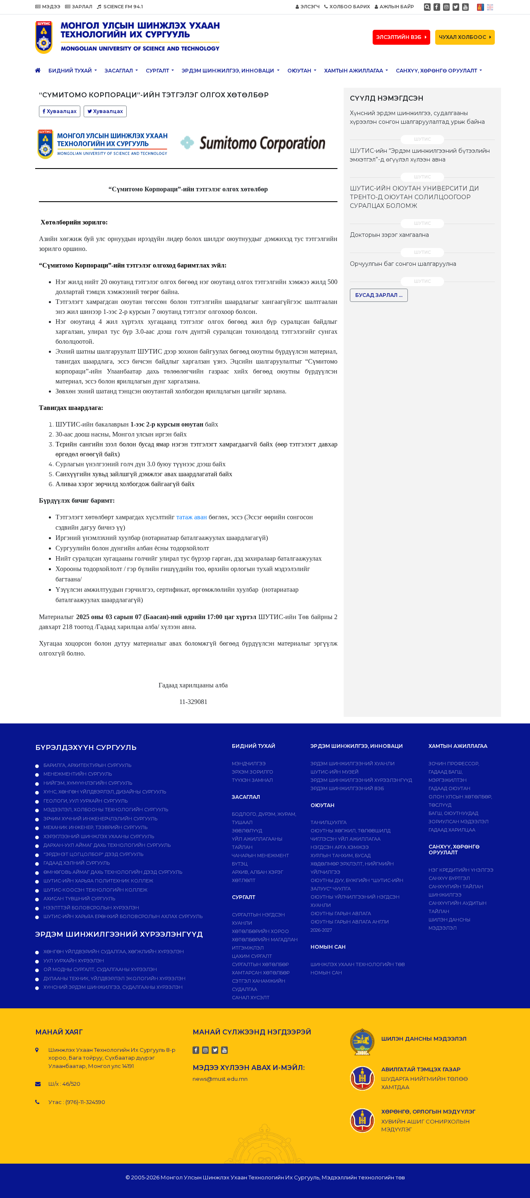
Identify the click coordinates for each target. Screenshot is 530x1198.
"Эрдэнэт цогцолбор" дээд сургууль (92, 854)
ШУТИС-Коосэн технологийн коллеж (94, 890)
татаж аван (191, 517)
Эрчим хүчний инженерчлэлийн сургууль (99, 819)
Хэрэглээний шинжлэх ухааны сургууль (98, 836)
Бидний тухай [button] (70, 70)
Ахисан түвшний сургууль (78, 899)
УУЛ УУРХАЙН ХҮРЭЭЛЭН (73, 961)
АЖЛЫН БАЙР (397, 7)
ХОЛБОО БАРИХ (350, 7)
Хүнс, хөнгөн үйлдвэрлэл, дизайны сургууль (104, 792)
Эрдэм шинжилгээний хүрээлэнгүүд (361, 780)
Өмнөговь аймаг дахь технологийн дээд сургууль (112, 872)
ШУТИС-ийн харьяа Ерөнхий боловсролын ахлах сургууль (122, 916)
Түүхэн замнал (252, 780)
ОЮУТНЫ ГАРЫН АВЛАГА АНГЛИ (350, 922)
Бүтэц (240, 864)
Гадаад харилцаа (452, 830)
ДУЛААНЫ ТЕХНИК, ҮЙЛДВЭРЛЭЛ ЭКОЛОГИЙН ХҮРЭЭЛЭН (114, 978)
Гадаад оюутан (449, 788)
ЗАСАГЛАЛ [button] (119, 70)
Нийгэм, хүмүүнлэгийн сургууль (87, 783)
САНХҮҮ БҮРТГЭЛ (449, 878)
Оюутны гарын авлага (341, 913)
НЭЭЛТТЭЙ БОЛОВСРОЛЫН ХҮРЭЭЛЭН (90, 908)
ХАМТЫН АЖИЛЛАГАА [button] (354, 70)
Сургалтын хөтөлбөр (260, 964)
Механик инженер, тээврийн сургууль (94, 827)
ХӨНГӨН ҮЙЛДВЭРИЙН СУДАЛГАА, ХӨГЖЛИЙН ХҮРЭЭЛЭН (113, 952)
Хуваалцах (61, 111)
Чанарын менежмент (260, 855)
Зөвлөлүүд (247, 831)
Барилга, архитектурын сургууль (86, 765)
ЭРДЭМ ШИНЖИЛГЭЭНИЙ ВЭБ (347, 788)
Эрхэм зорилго (252, 772)
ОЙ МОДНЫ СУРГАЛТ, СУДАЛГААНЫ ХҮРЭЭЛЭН (99, 969)
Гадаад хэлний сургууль (76, 863)
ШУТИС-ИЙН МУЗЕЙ (335, 772)
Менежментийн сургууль (77, 774)
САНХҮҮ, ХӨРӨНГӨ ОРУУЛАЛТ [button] (437, 70)
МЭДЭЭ (51, 7)
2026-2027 (321, 930)
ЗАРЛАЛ (82, 7)
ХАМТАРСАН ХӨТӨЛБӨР (260, 973)
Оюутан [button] (300, 70)
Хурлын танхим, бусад (341, 855)
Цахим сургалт (252, 956)
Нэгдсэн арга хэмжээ (340, 847)
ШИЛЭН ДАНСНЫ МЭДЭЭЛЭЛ (424, 1038)
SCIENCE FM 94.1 (122, 7)
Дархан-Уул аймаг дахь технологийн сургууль (106, 845)
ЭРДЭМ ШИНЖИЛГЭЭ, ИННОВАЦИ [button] (228, 70)
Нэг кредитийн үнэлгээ (461, 870)
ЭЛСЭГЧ (310, 7)
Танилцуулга (329, 822)
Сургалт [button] (158, 70)
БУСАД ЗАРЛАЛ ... (378, 295)
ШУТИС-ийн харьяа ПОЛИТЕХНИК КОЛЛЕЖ (97, 881)
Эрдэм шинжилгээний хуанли (353, 764)
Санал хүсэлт (251, 997)
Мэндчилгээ (249, 764)
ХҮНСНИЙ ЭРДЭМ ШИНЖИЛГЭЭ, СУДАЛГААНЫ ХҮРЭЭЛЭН (112, 987)
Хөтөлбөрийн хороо (260, 931)
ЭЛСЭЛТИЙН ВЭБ (399, 37)
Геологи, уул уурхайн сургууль (85, 801)
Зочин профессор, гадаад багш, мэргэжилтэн (454, 772)
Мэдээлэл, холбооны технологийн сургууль (105, 809)
